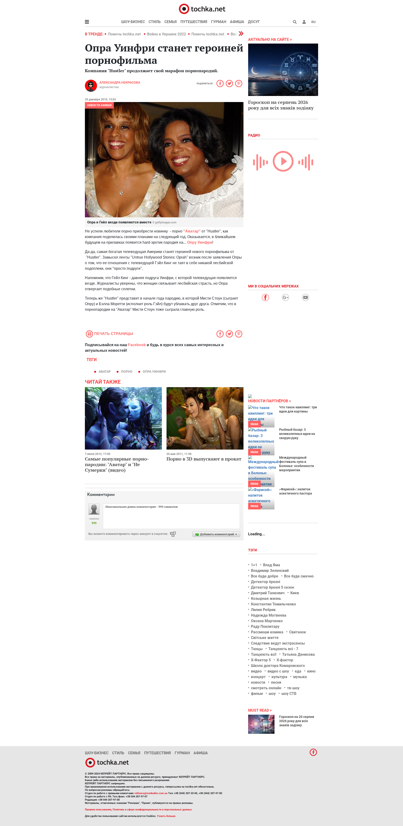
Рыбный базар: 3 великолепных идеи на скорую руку (297, 434)
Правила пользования (98, 809)
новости (258, 682)
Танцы (257, 649)
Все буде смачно (299, 576)
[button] (304, 22)
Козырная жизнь (266, 598)
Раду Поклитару (265, 626)
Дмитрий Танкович (268, 593)
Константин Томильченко (273, 604)
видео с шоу (278, 671)
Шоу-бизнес (133, 22)
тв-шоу (293, 688)
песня (276, 682)
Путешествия (194, 22)
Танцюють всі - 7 (283, 649)
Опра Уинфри (154, 371)
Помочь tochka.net (125, 34)
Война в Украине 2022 (166, 34)
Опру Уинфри (199, 242)
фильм (257, 693)
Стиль (155, 22)
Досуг (254, 22)
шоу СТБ (288, 693)
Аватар (105, 371)
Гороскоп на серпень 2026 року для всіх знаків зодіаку (281, 105)
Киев (294, 593)
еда (298, 671)
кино (311, 671)
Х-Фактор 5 (261, 660)
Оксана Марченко (267, 621)
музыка (300, 677)
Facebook (137, 345)
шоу (272, 693)
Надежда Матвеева (268, 615)
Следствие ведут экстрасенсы (278, 643)
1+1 (254, 565)
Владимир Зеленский (270, 570)
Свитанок (297, 632)
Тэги (253, 550)
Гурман (218, 22)
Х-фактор (285, 660)
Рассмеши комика (267, 632)
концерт (258, 677)
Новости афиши (99, 105)
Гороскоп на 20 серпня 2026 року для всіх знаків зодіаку (296, 721)
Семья (170, 22)
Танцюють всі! (263, 654)
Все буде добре (264, 576)
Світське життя (264, 637)
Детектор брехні (265, 582)
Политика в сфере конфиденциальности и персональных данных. (152, 809)
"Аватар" (192, 231)
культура (279, 677)
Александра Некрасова (119, 82)
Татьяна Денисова (298, 654)
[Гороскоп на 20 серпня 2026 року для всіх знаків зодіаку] (261, 724)
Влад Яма (271, 565)
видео (256, 671)
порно (126, 371)
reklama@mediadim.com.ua (151, 793)
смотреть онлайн (266, 688)
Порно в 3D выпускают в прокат (204, 459)
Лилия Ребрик (263, 610)
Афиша (237, 22)
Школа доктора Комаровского (278, 665)
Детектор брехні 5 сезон (272, 587)
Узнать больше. (166, 816)
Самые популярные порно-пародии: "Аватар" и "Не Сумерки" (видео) (117, 464)
